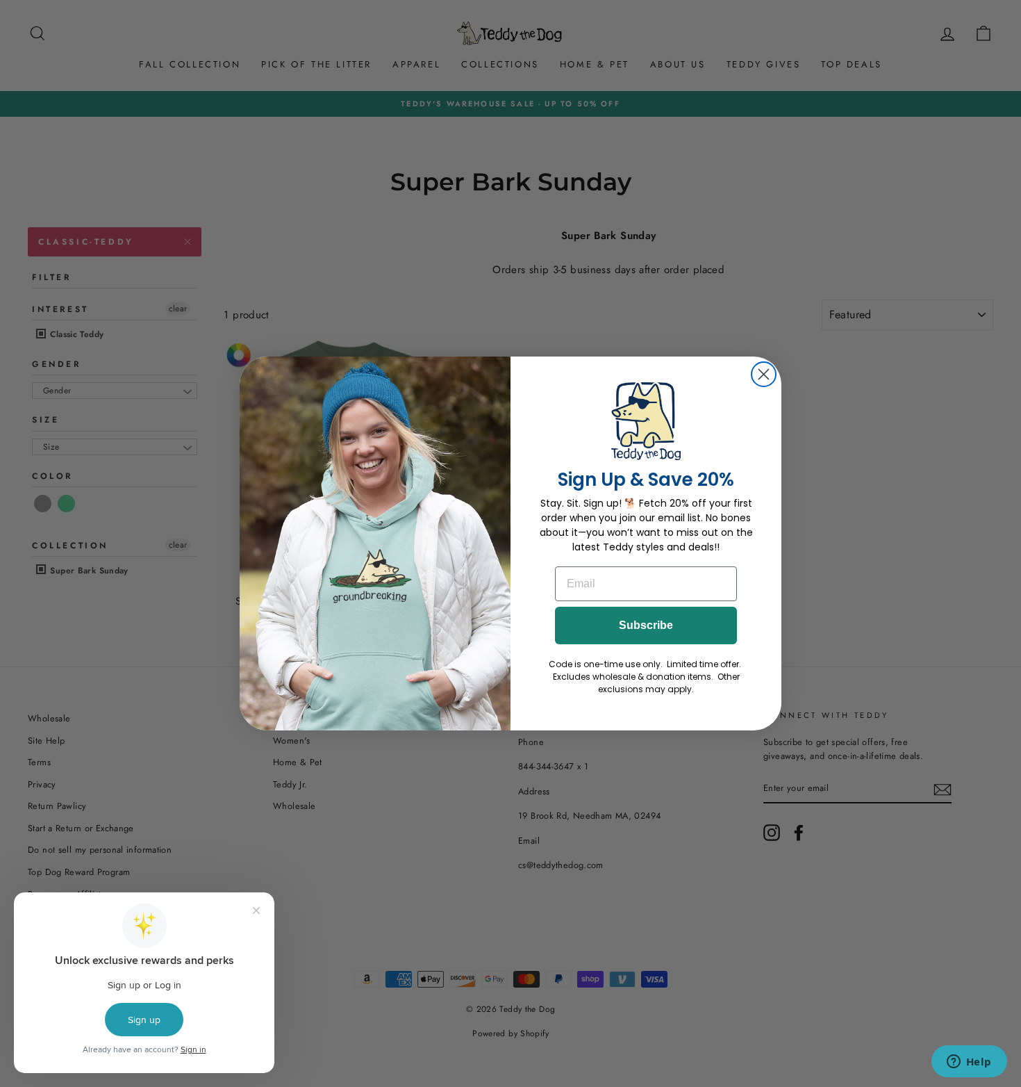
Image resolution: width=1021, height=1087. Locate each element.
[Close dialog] (764, 374)
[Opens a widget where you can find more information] (969, 1062)
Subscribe (646, 625)
